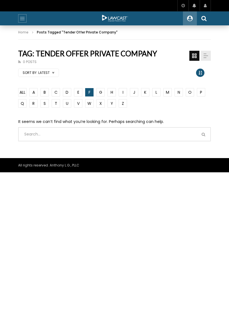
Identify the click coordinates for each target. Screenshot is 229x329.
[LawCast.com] (114, 18)
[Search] (204, 18)
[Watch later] (183, 5)
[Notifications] (194, 5)
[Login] (205, 5)
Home (23, 32)
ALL (22, 92)
